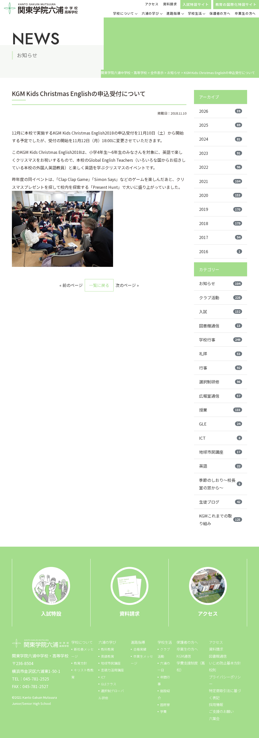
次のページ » (127, 285)
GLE (219, 424)
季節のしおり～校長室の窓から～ (219, 484)
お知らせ (219, 283)
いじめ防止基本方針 (225, 663)
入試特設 (51, 613)
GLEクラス (108, 683)
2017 (219, 237)
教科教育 (107, 649)
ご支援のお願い (221, 711)
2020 (219, 195)
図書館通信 (219, 326)
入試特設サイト (196, 4)
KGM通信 (184, 656)
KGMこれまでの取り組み (219, 519)
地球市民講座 (219, 452)
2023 (219, 153)
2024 (219, 139)
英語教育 (107, 656)
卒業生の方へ (187, 649)
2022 (219, 167)
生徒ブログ (219, 502)
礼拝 (219, 353)
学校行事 (219, 340)
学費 (163, 711)
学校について (82, 642)
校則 (212, 669)
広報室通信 (219, 396)
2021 (219, 181)
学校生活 (165, 642)
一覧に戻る (99, 285)
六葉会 (214, 718)
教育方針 (80, 663)
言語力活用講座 (112, 670)
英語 (219, 466)
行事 (219, 368)
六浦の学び (107, 642)
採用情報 (216, 704)
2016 (219, 251)
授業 (219, 410)
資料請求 (170, 4)
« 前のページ (71, 285)
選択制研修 (219, 382)
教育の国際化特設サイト (236, 4)
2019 (219, 209)
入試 (219, 311)
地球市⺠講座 (111, 663)
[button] (125, 13)
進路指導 (138, 642)
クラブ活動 (219, 297)
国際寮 (165, 704)
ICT (219, 438)
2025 (219, 125)
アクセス (152, 4)
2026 (219, 111)
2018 (219, 223)
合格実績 (139, 649)
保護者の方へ (187, 642)
